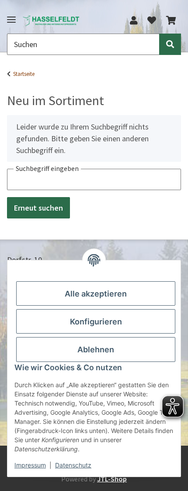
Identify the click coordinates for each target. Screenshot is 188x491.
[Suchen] (170, 44)
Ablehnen (95, 349)
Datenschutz (73, 465)
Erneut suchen (38, 208)
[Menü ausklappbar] (11, 15)
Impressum (30, 465)
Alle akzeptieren (96, 293)
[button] (134, 20)
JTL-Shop (112, 478)
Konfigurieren (96, 321)
